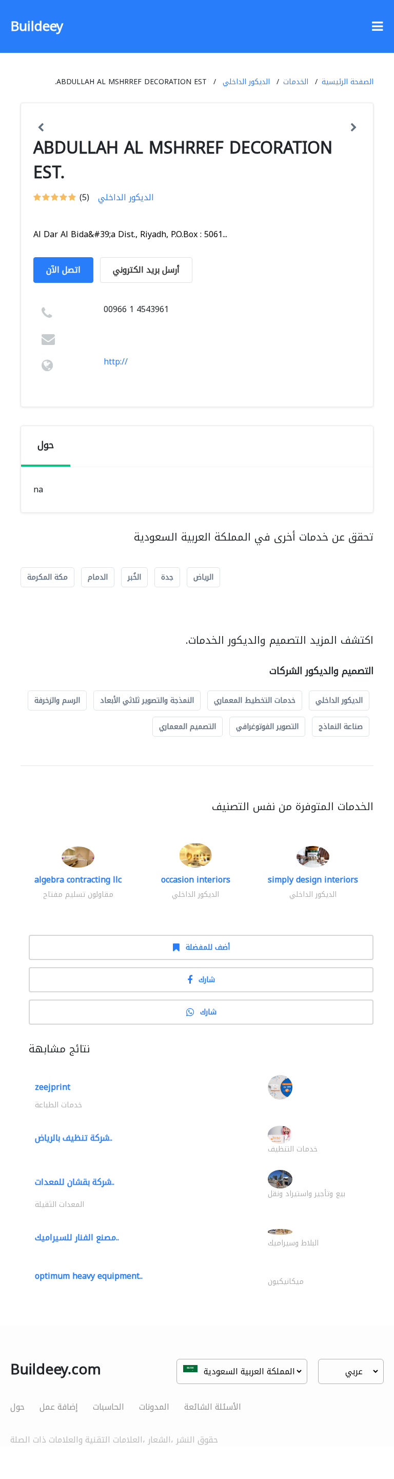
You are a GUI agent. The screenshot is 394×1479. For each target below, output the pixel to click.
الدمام (98, 577)
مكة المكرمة (47, 577)
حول (17, 1407)
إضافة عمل (59, 1407)
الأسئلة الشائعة (212, 1407)
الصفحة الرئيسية (347, 82)
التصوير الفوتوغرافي (267, 727)
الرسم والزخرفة (57, 700)
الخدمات (295, 82)
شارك (207, 980)
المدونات (154, 1407)
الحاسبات (108, 1407)
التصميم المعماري (187, 727)
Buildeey (36, 26)
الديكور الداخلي (246, 82)
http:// (116, 362)
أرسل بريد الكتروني (146, 270)
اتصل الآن (63, 270)
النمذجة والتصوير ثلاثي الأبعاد (147, 700)
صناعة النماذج (341, 727)
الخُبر (134, 577)
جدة (167, 577)
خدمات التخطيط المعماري (255, 700)
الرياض (203, 577)
